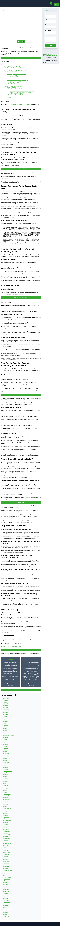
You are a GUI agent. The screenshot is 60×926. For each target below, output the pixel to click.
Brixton (5, 806)
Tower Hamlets (7, 843)
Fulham (6, 748)
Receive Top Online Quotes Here (20, 395)
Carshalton (6, 817)
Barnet (5, 825)
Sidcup (5, 896)
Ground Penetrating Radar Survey (13, 46)
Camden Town (7, 794)
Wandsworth (7, 758)
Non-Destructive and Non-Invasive (15, 81)
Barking (6, 893)
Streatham (6, 801)
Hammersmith (7, 737)
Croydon (6, 833)
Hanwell (14, 646)
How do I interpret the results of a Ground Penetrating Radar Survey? (20, 94)
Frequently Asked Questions (11, 87)
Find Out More (21, 502)
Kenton (5, 746)
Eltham (5, 886)
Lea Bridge (6, 845)
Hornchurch (6, 916)
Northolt (6, 723)
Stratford (6, 868)
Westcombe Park (8, 870)
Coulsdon (6, 848)
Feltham (6, 707)
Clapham (6, 792)
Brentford (6, 712)
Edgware (6, 785)
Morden (6, 781)
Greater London (7, 877)
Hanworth (6, 717)
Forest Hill (6, 836)
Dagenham (6, 910)
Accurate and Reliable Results (14, 82)
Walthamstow (7, 880)
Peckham (6, 824)
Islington (6, 815)
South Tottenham (7, 838)
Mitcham (6, 790)
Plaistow (6, 875)
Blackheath (6, 864)
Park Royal (6, 726)
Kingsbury (6, 756)
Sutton (5, 810)
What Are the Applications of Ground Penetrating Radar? (16, 74)
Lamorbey (6, 900)
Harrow (6, 733)
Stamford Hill (7, 834)
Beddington (6, 822)
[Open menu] (51, 3)
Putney (5, 742)
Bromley (6, 856)
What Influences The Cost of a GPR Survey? (17, 72)
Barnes (5, 728)
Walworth (6, 818)
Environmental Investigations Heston (15, 78)
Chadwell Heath (7, 909)
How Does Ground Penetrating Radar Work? (14, 86)
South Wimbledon (8, 772)
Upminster (6, 918)
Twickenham (7, 714)
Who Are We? (9, 69)
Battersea (6, 765)
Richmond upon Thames (9, 719)
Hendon (6, 774)
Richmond (6, 721)
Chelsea (6, 769)
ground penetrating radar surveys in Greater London (21, 104)
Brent (5, 776)
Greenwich (6, 861)
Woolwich (6, 887)
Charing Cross (7, 797)
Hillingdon (18, 646)
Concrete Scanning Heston (14, 76)
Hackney (6, 840)
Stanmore (6, 778)
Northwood (6, 764)
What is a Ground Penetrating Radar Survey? (17, 88)
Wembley (6, 732)
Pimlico (6, 787)
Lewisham (6, 859)
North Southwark (7, 808)
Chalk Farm (6, 788)
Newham (6, 884)
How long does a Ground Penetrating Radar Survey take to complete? (21, 92)
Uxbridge (6, 730)
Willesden (6, 753)
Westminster (7, 799)
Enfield (5, 873)
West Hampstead (8, 771)
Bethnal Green (7, 831)
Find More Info (9, 97)
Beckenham (6, 863)
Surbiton (6, 744)
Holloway (6, 813)
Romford (6, 912)
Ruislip (5, 739)
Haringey (6, 827)
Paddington (6, 767)
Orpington (6, 903)
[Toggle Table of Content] (1, 64)
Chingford (6, 889)
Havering (6, 914)
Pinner (5, 751)
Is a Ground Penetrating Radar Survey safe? (17, 93)
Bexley (5, 907)
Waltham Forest (7, 871)
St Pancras (6, 802)
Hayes (10, 646)
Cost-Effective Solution (13, 83)
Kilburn (5, 760)
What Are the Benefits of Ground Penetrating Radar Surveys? (17, 80)
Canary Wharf (7, 852)
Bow (5, 847)
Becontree (6, 905)
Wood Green (7, 829)
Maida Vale (6, 762)
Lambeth (6, 804)
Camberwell (6, 811)
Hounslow (3, 646)
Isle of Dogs (6, 854)
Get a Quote (20, 41)
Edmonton (6, 866)
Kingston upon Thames (9, 735)
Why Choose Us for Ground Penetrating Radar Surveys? (16, 70)
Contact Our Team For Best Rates (20, 168)
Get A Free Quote (20, 689)
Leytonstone (7, 879)
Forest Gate (6, 882)
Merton (5, 779)
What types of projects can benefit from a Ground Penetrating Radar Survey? (22, 91)
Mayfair (6, 783)
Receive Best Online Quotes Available (20, 297)
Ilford (5, 894)
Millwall (6, 850)
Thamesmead (7, 902)
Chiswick (6, 725)
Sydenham (6, 841)
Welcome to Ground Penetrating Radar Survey (15, 67)
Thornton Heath (7, 820)
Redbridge (6, 891)
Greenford (6, 710)
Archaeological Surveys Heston (15, 77)
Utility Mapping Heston (13, 75)
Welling (6, 898)
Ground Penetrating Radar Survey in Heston (12, 66)
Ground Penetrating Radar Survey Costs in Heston (15, 71)
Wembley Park (7, 740)
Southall (7, 646)
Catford (6, 857)
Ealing (5, 716)
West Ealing (6, 709)
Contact (56, 4)
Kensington (6, 755)
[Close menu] (55, 2)
